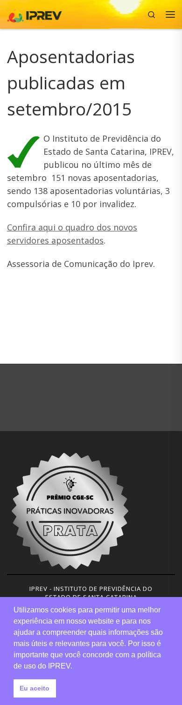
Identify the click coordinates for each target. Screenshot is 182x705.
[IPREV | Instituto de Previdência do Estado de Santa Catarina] (34, 13)
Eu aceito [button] (34, 688)
